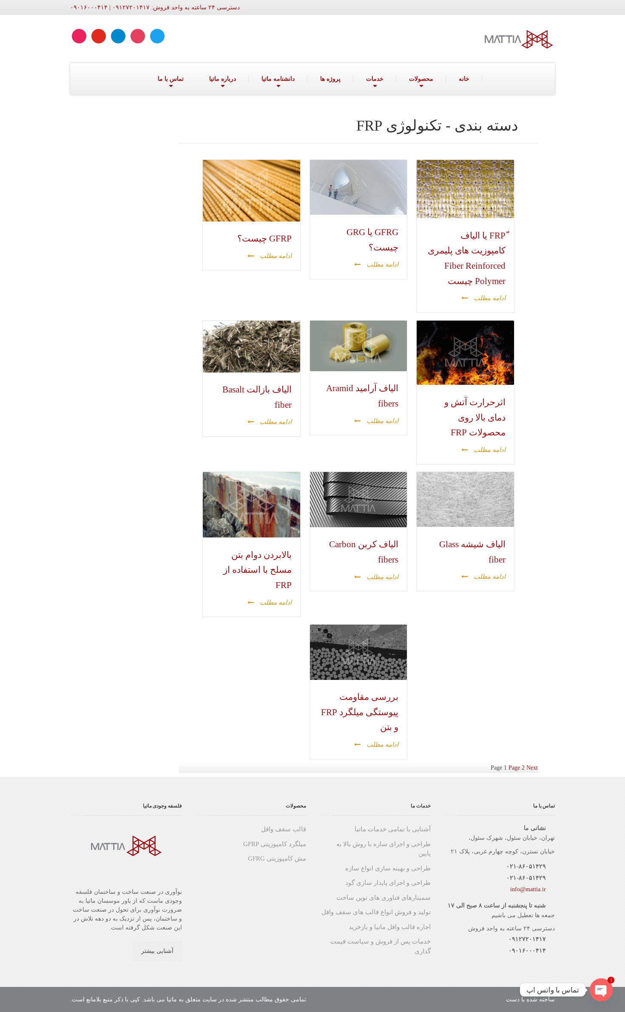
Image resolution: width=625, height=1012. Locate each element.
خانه (464, 79)
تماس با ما (171, 79)
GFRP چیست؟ (264, 238)
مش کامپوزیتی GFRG (277, 858)
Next (532, 768)
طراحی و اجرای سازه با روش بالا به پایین (383, 849)
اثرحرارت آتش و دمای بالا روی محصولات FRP (475, 417)
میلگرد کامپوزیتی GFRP (274, 844)
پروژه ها (330, 79)
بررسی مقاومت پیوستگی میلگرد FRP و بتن (359, 712)
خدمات (375, 79)
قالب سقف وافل (283, 829)
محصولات (421, 79)
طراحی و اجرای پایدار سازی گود (388, 882)
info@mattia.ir (528, 889)
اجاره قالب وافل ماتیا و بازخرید (390, 927)
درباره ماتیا (222, 79)
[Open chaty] (601, 989)
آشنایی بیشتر (157, 951)
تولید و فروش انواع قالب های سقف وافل (376, 912)
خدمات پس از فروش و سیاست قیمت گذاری (380, 946)
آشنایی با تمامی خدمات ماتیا (393, 829)
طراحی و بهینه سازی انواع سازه (388, 868)
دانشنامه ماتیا (278, 79)
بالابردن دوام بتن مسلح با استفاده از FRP (257, 570)
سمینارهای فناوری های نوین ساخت (383, 897)
